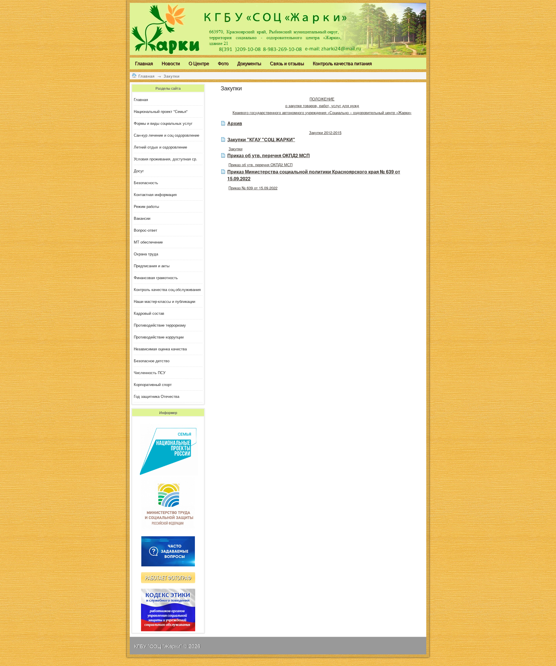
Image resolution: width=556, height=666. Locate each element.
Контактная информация (155, 194)
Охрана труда (146, 254)
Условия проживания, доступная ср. (165, 159)
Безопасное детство (151, 360)
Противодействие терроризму (160, 325)
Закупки (172, 76)
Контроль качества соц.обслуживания (167, 289)
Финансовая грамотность (156, 277)
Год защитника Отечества (156, 396)
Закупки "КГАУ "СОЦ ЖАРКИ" (261, 139)
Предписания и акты (151, 265)
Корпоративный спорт (153, 384)
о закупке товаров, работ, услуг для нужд (322, 105)
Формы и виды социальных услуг (163, 123)
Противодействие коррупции (159, 337)
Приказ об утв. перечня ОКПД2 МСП (268, 155)
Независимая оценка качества (160, 349)
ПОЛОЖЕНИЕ (322, 99)
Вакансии (142, 218)
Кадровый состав (149, 313)
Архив (234, 123)
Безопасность (146, 182)
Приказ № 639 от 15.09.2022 (252, 188)
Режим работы (146, 206)
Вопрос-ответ (145, 230)
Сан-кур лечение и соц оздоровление (166, 135)
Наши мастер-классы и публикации (164, 301)
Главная (146, 76)
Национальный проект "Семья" (161, 111)
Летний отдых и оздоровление (160, 147)
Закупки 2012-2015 (325, 132)
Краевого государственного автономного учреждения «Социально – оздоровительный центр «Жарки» (322, 112)
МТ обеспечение (148, 242)
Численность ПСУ (149, 372)
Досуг (139, 170)
